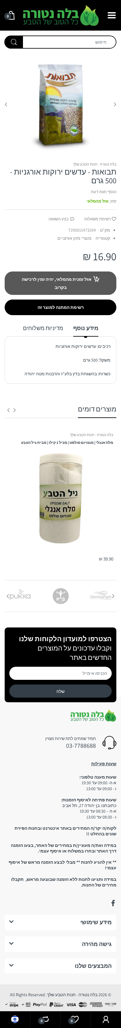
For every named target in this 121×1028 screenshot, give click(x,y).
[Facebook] (113, 903)
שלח (60, 691)
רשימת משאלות (97, 219)
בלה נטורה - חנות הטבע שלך (94, 164)
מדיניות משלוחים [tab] (43, 328)
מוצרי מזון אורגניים (74, 238)
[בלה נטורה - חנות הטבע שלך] (60, 14)
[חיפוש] (13, 42)
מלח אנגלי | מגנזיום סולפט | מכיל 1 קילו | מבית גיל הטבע (67, 442)
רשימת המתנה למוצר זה (61, 307)
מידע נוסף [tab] (85, 328)
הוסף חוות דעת (103, 192)
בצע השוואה (58, 219)
